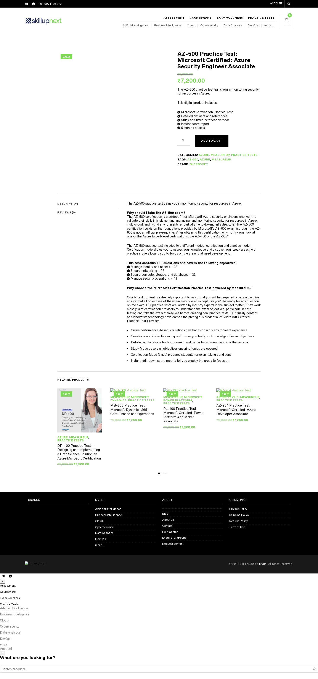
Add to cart (211, 140)
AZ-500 (192, 159)
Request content (172, 543)
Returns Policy (238, 521)
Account (276, 3)
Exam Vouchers (230, 17)
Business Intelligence (167, 25)
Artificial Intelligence (135, 25)
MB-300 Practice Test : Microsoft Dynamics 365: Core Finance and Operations (132, 410)
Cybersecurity (209, 25)
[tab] (87, 203)
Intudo (263, 563)
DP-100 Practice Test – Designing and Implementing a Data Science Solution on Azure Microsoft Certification (79, 452)
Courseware (200, 17)
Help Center (170, 531)
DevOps (253, 25)
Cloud (190, 25)
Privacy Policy (238, 509)
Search (314, 669)
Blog (165, 513)
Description (67, 203)
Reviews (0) (66, 212)
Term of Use (237, 527)
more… (269, 25)
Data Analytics (233, 25)
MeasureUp (220, 155)
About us (168, 519)
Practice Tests (261, 17)
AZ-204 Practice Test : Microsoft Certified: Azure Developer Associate (236, 410)
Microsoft (199, 164)
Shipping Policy (239, 515)
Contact (167, 525)
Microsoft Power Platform (182, 399)
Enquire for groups (174, 537)
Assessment (174, 17)
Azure (204, 155)
